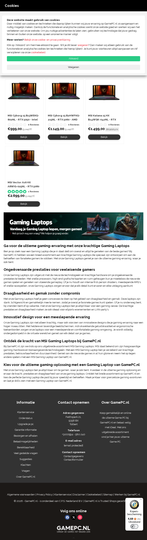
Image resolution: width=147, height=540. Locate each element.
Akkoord (73, 58)
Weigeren (73, 67)
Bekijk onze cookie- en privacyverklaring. (47, 39)
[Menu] (141, 500)
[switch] (134, 526)
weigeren (83, 45)
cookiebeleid (38, 52)
